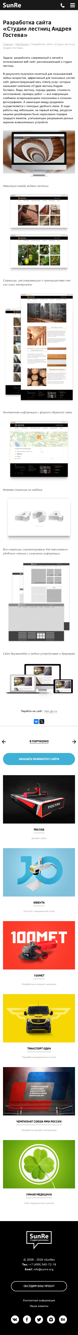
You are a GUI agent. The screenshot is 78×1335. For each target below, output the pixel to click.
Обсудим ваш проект (39, 1286)
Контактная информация (39, 1300)
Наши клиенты (39, 1306)
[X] (41, 721)
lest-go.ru (50, 711)
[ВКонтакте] (36, 721)
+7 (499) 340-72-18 (42, 1264)
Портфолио (22, 44)
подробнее (39, 799)
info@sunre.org (43, 1269)
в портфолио (39, 741)
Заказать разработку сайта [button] (39, 759)
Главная (8, 44)
